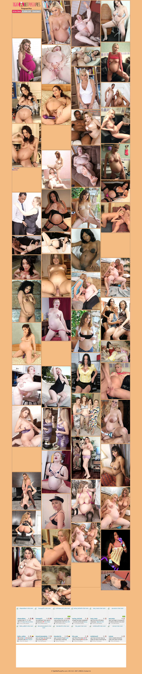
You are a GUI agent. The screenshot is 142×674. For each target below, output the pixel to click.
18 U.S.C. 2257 (73, 671)
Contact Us (87, 671)
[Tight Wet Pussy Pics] (26, 4)
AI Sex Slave (17, 11)
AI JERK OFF (26, 11)
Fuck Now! (36, 11)
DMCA (81, 671)
